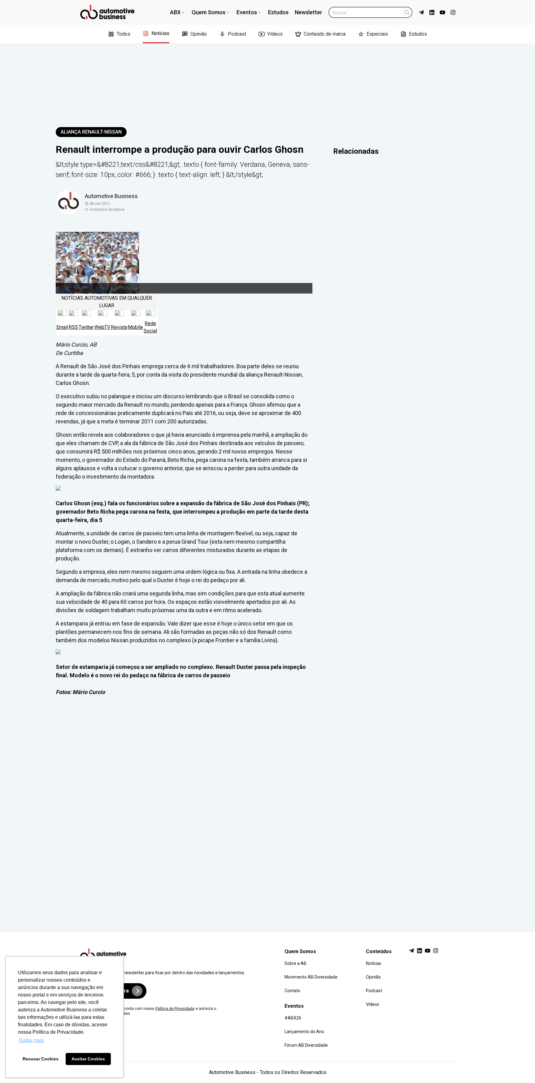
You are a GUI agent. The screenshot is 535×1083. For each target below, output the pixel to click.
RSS (73, 327)
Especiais (377, 34)
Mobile (135, 327)
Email (62, 327)
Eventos (247, 12)
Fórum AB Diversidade (306, 1045)
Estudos (278, 12)
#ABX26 (293, 1017)
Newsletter (308, 12)
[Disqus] (267, 808)
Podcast (237, 34)
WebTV (102, 327)
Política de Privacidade (174, 1008)
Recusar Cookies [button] (41, 1058)
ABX (175, 12)
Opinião (198, 34)
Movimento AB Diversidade (311, 977)
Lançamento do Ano (304, 1031)
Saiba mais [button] (31, 1040)
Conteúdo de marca (325, 34)
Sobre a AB (296, 963)
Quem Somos (208, 12)
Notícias (160, 33)
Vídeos (275, 34)
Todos (123, 34)
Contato (292, 990)
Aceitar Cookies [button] (88, 1058)
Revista (119, 327)
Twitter (86, 327)
